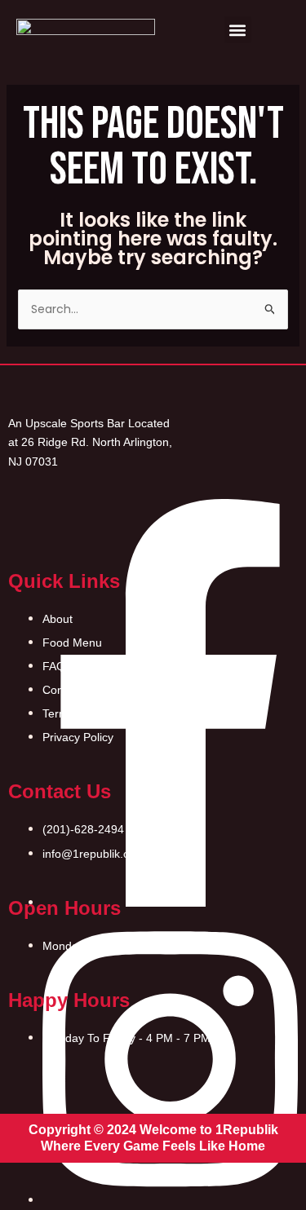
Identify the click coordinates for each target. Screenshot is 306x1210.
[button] (237, 29)
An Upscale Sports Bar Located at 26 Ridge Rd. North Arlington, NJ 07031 (90, 442)
